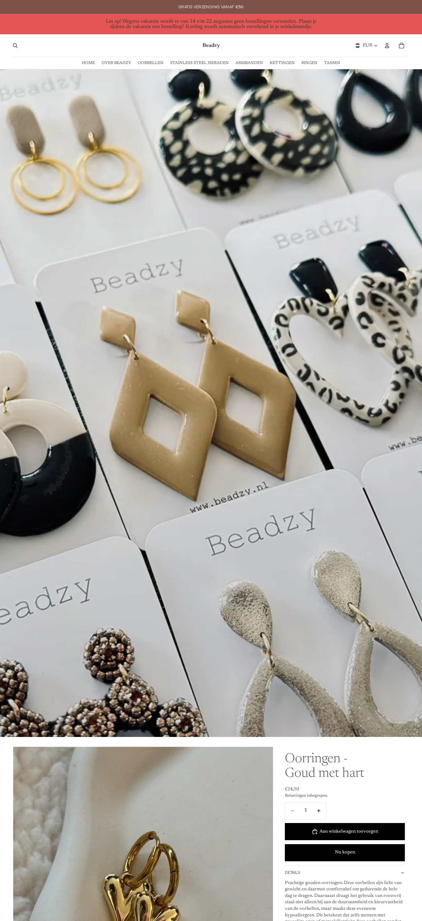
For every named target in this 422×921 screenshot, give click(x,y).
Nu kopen (345, 852)
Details (292, 872)
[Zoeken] (15, 45)
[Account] (387, 45)
